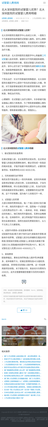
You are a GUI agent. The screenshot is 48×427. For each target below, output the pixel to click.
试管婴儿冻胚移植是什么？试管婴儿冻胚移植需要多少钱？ (23, 381)
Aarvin (4, 319)
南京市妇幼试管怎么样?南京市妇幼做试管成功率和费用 (23, 367)
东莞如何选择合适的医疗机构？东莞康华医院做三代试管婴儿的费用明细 (23, 384)
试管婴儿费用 (13, 21)
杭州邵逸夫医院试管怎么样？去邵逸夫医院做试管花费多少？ (23, 376)
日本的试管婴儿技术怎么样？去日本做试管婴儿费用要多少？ (23, 392)
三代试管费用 (37, 18)
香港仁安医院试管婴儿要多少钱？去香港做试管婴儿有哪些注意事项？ (23, 373)
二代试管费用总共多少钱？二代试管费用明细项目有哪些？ (23, 364)
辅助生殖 (40, 66)
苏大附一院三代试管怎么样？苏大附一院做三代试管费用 (23, 390)
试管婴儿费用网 (10, 2)
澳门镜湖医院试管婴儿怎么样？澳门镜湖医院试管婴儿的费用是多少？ (23, 370)
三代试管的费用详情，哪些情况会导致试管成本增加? (22, 362)
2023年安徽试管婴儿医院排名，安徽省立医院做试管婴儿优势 (23, 387)
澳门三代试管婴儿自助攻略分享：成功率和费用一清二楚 (23, 356)
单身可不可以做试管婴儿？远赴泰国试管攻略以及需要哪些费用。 (23, 359)
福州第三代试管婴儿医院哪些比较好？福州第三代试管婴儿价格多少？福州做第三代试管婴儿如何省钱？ (23, 395)
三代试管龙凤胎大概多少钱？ (14, 398)
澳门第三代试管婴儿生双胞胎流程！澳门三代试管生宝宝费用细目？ (23, 378)
